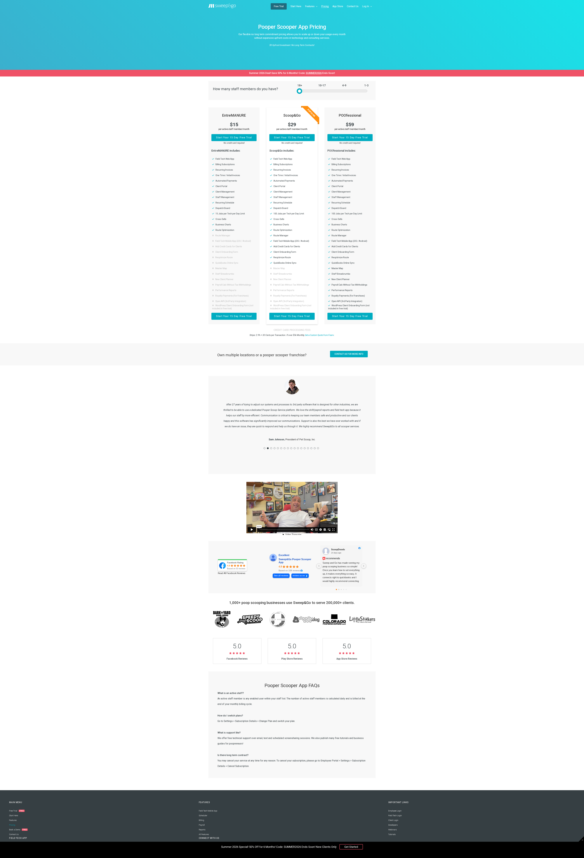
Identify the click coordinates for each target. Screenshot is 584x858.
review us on (299, 575)
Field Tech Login (395, 815)
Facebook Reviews (237, 658)
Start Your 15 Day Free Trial (234, 137)
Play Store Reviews (292, 658)
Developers (393, 825)
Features (13, 820)
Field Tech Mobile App (208, 811)
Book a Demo (14, 830)
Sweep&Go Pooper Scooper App (295, 561)
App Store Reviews (346, 658)
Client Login (393, 820)
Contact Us (14, 834)
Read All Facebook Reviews (231, 573)
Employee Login (394, 811)
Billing (201, 820)
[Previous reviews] (319, 566)
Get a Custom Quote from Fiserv (319, 335)
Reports (202, 830)
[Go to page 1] (338, 589)
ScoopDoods (338, 549)
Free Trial (13, 811)
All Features (204, 834)
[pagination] (264, 448)
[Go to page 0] (336, 589)
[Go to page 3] (343, 589)
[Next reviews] (363, 566)
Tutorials (392, 834)
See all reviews (281, 575)
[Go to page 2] (341, 589)
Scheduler (203, 815)
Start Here (13, 815)
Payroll (202, 825)
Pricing (12, 825)
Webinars (392, 830)
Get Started (351, 846)
